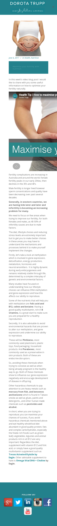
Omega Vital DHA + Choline (30, 460)
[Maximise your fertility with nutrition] (28, 38)
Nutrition (35, 58)
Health (27, 58)
